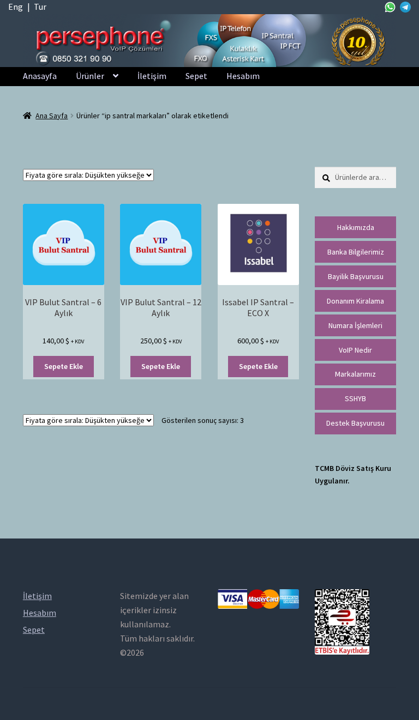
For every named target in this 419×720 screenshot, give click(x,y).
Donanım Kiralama (355, 301)
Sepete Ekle (63, 366)
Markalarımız (355, 374)
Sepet (196, 75)
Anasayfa (40, 75)
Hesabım (243, 75)
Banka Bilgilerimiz (355, 252)
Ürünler (90, 75)
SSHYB (355, 398)
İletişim (151, 75)
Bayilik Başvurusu (356, 276)
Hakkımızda (355, 227)
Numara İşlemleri (355, 325)
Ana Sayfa (51, 115)
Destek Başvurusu (355, 423)
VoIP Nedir (355, 350)
